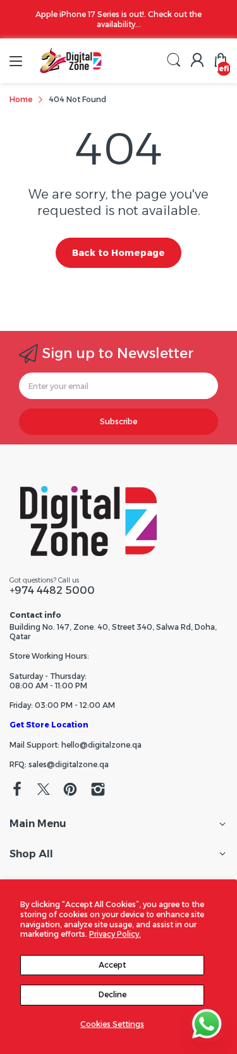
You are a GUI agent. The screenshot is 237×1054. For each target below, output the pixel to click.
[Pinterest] (70, 790)
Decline (112, 994)
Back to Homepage (118, 252)
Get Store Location (48, 724)
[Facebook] (17, 790)
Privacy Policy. (115, 934)
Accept (112, 965)
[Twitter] (43, 790)
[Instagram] (98, 790)
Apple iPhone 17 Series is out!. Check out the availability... (118, 19)
